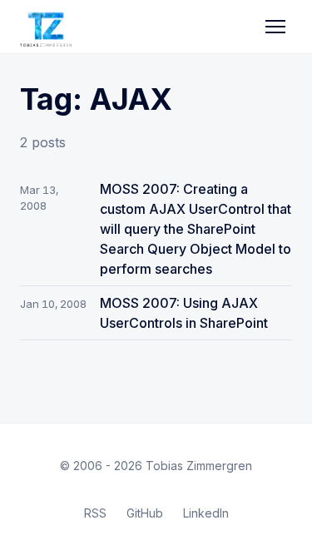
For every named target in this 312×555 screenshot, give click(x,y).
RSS (95, 513)
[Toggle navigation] (275, 26)
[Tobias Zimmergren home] (46, 26)
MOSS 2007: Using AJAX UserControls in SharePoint (184, 313)
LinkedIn (206, 513)
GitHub (144, 513)
